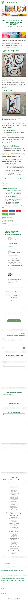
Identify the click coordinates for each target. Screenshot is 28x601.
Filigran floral (14, 508)
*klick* (18, 84)
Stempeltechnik (14, 542)
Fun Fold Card (14, 510)
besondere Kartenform (14, 497)
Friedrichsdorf (5, 218)
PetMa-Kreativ (16, 202)
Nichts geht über (14, 533)
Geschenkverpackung (14, 518)
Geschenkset (14, 517)
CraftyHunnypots (17, 192)
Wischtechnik (14, 550)
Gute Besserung (14, 521)
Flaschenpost (14, 509)
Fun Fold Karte (14, 513)
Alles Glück (14, 490)
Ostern (14, 534)
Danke (14, 501)
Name (7, 312)
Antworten (10, 246)
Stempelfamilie (15, 203)
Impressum (3, 593)
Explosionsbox (14, 506)
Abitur (14, 489)
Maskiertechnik (14, 528)
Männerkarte (14, 531)
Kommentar (14, 300)
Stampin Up (10, 218)
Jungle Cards (14, 198)
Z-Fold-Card (14, 552)
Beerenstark (14, 496)
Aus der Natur (14, 494)
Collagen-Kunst (14, 499)
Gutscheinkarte (14, 523)
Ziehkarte (14, 553)
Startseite (4, 11)
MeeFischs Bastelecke (20, 178)
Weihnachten (11, 220)
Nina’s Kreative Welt (16, 195)
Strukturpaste (14, 543)
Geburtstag (14, 516)
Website (20, 312)
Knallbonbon (14, 525)
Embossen (14, 504)
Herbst (14, 524)
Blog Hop (12, 217)
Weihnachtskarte (14, 548)
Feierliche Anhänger (14, 507)
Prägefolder (14, 536)
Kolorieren (14, 527)
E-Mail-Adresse (14, 312)
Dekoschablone (14, 503)
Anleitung (4, 217)
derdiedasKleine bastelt (17, 190)
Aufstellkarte (14, 493)
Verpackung (14, 544)
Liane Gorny (9, 26)
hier (3, 207)
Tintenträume (5, 220)
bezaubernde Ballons (14, 498)
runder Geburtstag (14, 538)
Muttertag (14, 530)
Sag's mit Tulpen (14, 539)
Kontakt (3, 588)
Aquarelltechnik (14, 491)
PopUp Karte (14, 535)
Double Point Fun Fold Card (8, 221)
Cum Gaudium (14, 200)
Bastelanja (14, 196)
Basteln (8, 217)
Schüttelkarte (14, 541)
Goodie (14, 520)
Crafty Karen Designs (17, 193)
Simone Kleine (15, 274)
